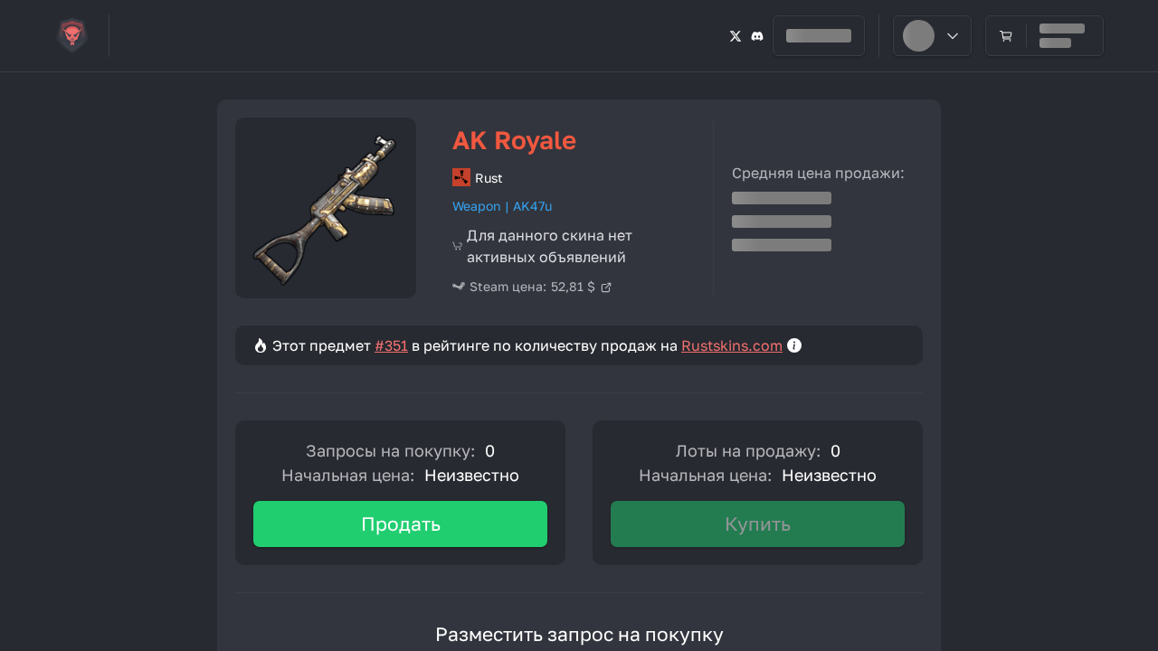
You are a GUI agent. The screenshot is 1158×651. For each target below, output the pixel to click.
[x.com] (735, 35)
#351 (391, 345)
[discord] (757, 35)
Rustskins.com (732, 345)
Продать (401, 523)
